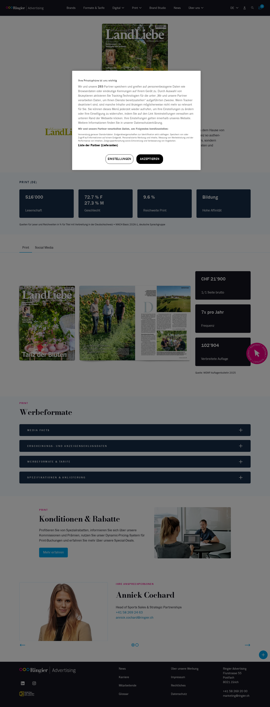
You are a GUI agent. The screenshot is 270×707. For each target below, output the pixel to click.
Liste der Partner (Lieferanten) (98, 145)
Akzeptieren (149, 159)
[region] (136, 120)
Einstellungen (119, 159)
